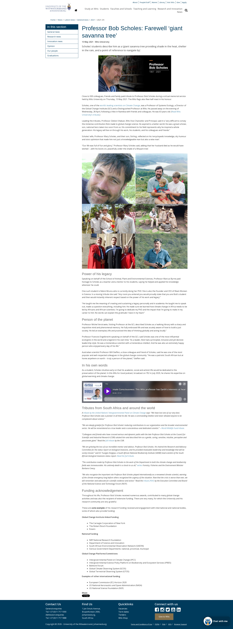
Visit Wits (171, 2)
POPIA (157, 624)
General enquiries (54, 608)
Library (162, 2)
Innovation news (54, 41)
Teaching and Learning (144, 8)
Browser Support (180, 624)
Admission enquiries (55, 614)
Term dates (123, 611)
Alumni (154, 2)
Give (178, 2)
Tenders (122, 614)
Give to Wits (164, 616)
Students (104, 8)
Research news (54, 36)
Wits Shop (123, 618)
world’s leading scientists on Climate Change (120, 105)
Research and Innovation (170, 8)
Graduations (53, 55)
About (135, 2)
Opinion (51, 46)
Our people (52, 51)
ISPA (169, 624)
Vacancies (122, 608)
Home (53, 20)
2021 (93, 20)
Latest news (70, 20)
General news (83, 20)
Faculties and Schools (121, 8)
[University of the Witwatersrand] (58, 6)
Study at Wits (91, 8)
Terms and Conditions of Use (141, 624)
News (179, 11)
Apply (184, 2)
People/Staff (145, 2)
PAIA (163, 624)
